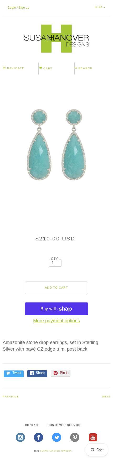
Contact (32, 425)
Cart (47, 68)
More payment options (56, 320)
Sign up (23, 7)
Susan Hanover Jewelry (56, 451)
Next (106, 396)
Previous (11, 396)
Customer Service (64, 425)
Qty (54, 258)
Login (12, 7)
